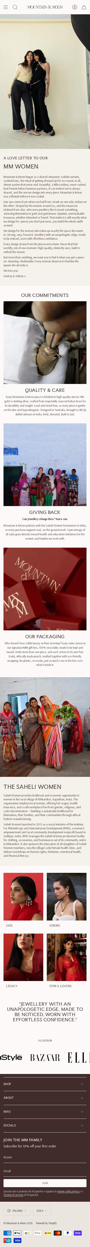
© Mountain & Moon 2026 (18, 1223)
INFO (6, 1111)
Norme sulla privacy (68, 1191)
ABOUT (8, 1097)
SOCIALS (9, 1125)
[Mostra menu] (5, 7)
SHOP (7, 1084)
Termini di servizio (13, 1195)
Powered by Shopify (46, 1223)
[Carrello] (83, 7)
